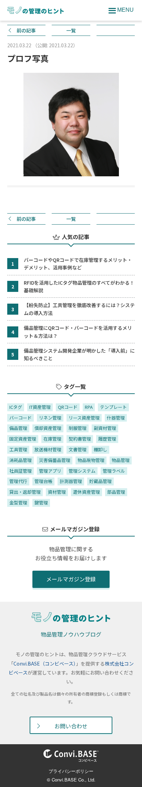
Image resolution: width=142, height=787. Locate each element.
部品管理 (116, 492)
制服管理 (78, 428)
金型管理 (18, 502)
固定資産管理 (22, 438)
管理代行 (18, 481)
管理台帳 (43, 481)
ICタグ (15, 407)
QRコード (68, 407)
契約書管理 (80, 438)
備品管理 (18, 428)
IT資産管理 (40, 407)
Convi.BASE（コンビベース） (44, 663)
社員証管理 (20, 471)
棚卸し (100, 449)
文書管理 (78, 449)
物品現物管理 (91, 460)
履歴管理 (107, 438)
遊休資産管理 (86, 492)
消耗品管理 (20, 460)
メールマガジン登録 (71, 579)
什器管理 (116, 417)
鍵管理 (41, 502)
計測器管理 (71, 481)
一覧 (71, 30)
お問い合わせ (71, 726)
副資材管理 (105, 428)
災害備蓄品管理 (54, 460)
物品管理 (121, 460)
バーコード (20, 417)
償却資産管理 (47, 428)
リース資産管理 (84, 417)
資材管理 (57, 492)
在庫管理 (52, 438)
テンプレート (113, 407)
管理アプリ (50, 471)
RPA (89, 407)
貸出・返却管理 (25, 492)
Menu (125, 10)
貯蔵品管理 (100, 481)
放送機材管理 (47, 449)
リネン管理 (50, 417)
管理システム (82, 471)
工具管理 (18, 449)
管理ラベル (114, 471)
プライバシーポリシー (71, 771)
